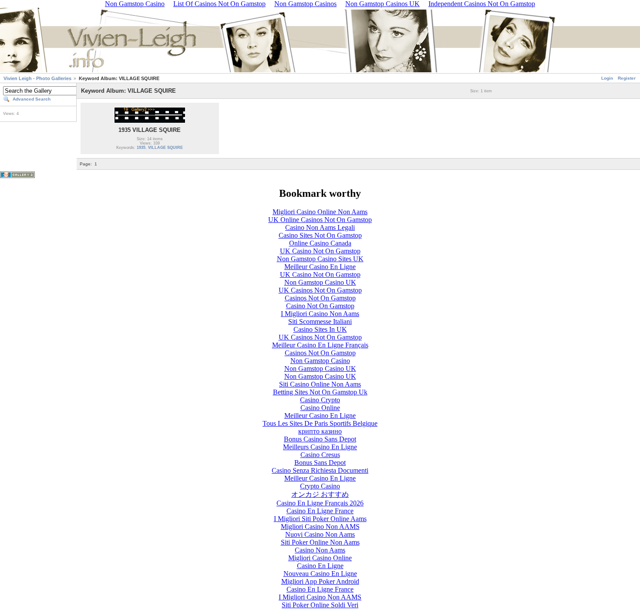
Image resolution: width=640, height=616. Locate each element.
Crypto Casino (320, 486)
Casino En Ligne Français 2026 (320, 503)
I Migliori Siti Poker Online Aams (320, 518)
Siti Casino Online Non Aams (320, 384)
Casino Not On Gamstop (320, 306)
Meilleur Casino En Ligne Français (320, 345)
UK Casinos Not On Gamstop (320, 290)
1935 (141, 147)
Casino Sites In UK (320, 329)
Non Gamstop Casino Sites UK (320, 259)
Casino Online (320, 407)
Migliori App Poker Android (320, 581)
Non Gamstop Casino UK (320, 282)
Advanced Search (32, 99)
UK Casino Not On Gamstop (320, 251)
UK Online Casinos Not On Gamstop (320, 219)
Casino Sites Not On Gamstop (320, 235)
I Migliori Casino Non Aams (320, 313)
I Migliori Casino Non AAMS (320, 597)
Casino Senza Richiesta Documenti (320, 470)
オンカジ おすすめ (320, 494)
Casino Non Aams (320, 550)
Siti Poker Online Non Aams (320, 542)
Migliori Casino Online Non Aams (320, 211)
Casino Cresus (320, 454)
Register (627, 78)
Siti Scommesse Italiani (320, 321)
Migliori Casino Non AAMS (320, 526)
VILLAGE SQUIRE (165, 147)
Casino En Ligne (320, 565)
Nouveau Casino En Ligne (320, 573)
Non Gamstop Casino (320, 360)
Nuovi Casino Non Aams (320, 534)
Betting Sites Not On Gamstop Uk (320, 392)
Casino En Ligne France (320, 511)
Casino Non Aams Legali (320, 227)
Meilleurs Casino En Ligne (320, 447)
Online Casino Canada (320, 243)
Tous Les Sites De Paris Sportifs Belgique (320, 423)
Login (607, 78)
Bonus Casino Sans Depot (320, 439)
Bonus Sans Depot (320, 462)
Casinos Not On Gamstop (320, 298)
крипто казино (320, 431)
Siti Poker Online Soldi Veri (320, 605)
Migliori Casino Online (320, 558)
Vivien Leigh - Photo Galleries (37, 78)
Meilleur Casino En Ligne (320, 266)
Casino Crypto (320, 400)
